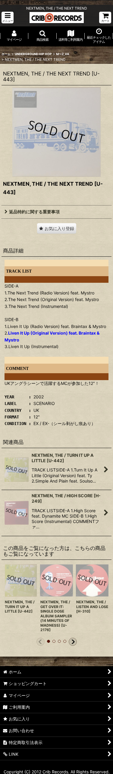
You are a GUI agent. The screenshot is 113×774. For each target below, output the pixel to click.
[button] (8, 17)
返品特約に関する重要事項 (34, 211)
